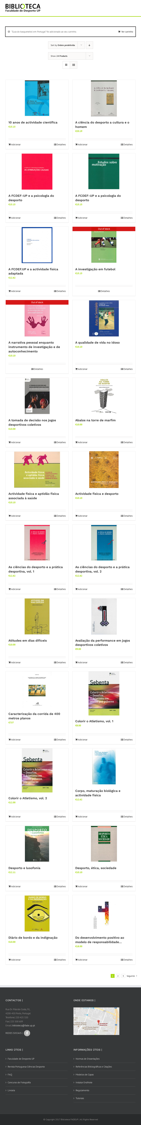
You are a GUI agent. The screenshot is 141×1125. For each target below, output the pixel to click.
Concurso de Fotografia (19, 1082)
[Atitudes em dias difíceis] (37, 616)
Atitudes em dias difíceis (27, 640)
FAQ (10, 1074)
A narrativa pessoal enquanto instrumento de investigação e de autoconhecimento (34, 347)
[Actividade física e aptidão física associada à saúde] (37, 469)
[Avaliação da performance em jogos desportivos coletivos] (104, 616)
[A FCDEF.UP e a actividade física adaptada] (37, 245)
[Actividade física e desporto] (104, 469)
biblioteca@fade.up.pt (23, 1025)
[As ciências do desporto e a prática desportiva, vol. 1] (37, 543)
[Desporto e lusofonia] (37, 844)
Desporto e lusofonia (24, 868)
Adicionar (16, 144)
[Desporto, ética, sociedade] (104, 844)
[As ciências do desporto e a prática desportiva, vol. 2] (104, 543)
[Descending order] (89, 45)
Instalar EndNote (84, 1082)
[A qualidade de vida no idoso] (104, 318)
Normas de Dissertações (88, 1058)
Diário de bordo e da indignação (32, 937)
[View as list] (73, 65)
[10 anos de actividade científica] (37, 98)
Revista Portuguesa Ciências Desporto (26, 1066)
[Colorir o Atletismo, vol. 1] (104, 693)
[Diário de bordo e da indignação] (37, 913)
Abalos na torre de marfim (95, 420)
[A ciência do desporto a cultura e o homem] (104, 98)
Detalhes (61, 144)
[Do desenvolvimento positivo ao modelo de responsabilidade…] (104, 913)
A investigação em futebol (95, 269)
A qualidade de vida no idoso (97, 342)
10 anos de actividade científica (32, 122)
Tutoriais (80, 1098)
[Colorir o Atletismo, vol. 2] (37, 770)
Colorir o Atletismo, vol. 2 (27, 798)
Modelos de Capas (85, 1074)
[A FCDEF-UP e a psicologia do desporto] (37, 171)
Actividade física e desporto (96, 494)
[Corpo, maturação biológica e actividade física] (104, 766)
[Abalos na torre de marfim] (104, 396)
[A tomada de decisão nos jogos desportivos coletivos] (37, 396)
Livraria (11, 1090)
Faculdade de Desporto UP (21, 1058)
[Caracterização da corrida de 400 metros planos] (37, 689)
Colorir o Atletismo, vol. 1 (94, 721)
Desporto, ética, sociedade (95, 868)
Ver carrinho (127, 31)
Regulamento (82, 1090)
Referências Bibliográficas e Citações (94, 1066)
